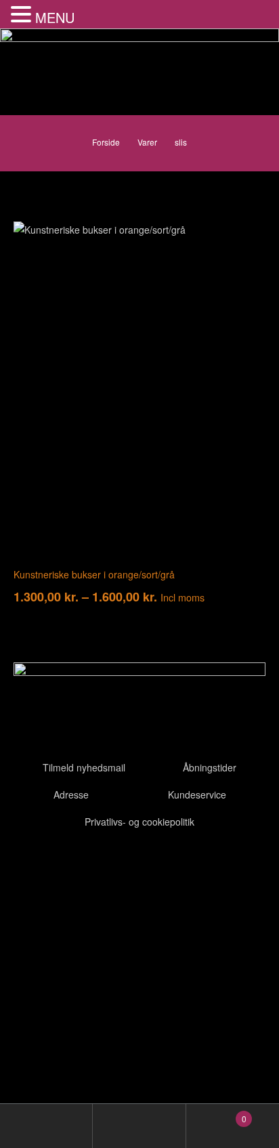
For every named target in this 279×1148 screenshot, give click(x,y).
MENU (54, 17)
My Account (46, 1126)
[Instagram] (104, 866)
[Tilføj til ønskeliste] (245, 241)
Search (139, 1126)
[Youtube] (67, 866)
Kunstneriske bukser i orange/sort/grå (94, 574)
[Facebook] (30, 866)
